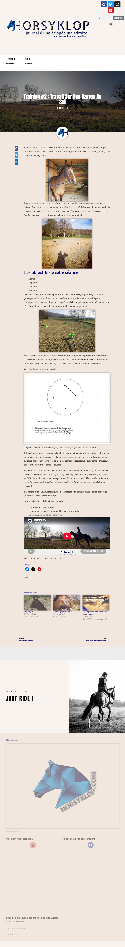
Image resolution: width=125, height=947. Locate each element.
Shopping (27, 59)
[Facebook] (104, 4)
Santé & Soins (10, 64)
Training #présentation (63, 612)
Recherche (118, 17)
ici (62, 558)
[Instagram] (117, 4)
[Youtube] (111, 10)
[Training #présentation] (66, 602)
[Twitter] (111, 4)
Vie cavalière (28, 64)
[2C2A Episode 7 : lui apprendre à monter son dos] (96, 602)
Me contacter (12, 740)
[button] (111, 24)
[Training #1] (37, 602)
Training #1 (29, 612)
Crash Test (11, 59)
